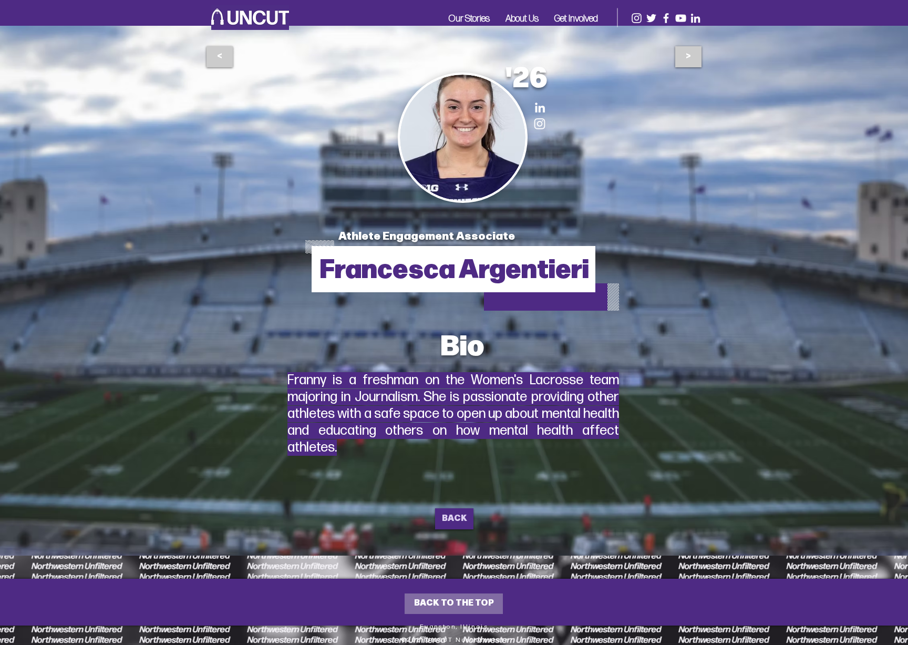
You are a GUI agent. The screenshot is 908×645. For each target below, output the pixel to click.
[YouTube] (680, 18)
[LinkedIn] (695, 18)
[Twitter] (651, 18)
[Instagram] (636, 18)
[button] (469, 18)
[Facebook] (666, 18)
